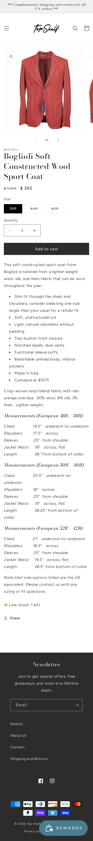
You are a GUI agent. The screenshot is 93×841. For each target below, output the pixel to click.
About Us (18, 735)
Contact (17, 747)
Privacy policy (34, 831)
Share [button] (15, 618)
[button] (6, 28)
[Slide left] (35, 140)
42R (57, 209)
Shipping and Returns (29, 759)
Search (16, 724)
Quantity (11, 220)
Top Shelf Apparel (40, 823)
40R (36, 209)
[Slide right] (58, 140)
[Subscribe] (76, 705)
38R (13, 208)
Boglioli (11, 149)
